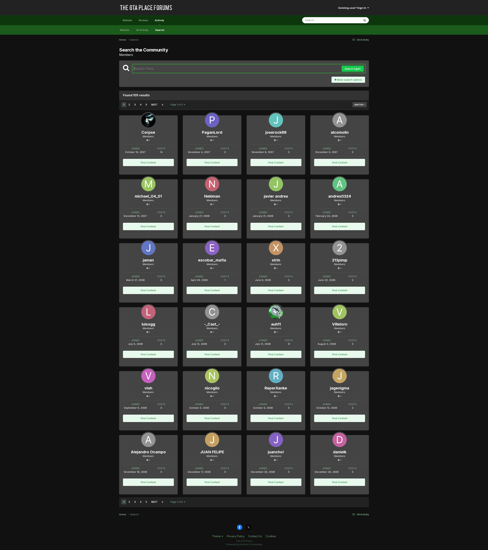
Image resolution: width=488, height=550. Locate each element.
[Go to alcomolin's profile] (339, 120)
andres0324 (339, 196)
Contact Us (255, 536)
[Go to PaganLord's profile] (212, 120)
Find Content (148, 162)
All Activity (142, 29)
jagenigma (339, 388)
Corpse (148, 132)
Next (154, 104)
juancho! (276, 452)
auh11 (276, 324)
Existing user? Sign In (352, 7)
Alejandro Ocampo (148, 452)
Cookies (271, 536)
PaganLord (212, 132)
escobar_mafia (212, 260)
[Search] (364, 20)
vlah (148, 388)
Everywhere (348, 20)
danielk (339, 452)
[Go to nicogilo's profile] (212, 376)
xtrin (276, 260)
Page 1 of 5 (177, 104)
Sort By (359, 105)
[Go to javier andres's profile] (276, 184)
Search (159, 29)
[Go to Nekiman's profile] (212, 184)
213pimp (339, 260)
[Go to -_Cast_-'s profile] (212, 312)
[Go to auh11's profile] (276, 312)
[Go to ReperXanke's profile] (276, 376)
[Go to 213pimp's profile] (339, 248)
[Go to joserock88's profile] (276, 120)
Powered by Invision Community (244, 544)
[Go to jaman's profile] (148, 248)
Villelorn (339, 324)
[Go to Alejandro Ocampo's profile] (148, 440)
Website (127, 20)
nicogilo (212, 388)
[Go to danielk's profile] (339, 440)
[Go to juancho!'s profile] (276, 440)
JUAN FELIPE (212, 452)
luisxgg (148, 324)
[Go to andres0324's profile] (339, 184)
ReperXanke (276, 388)
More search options (349, 79)
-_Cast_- (212, 324)
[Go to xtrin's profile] (276, 248)
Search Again (353, 68)
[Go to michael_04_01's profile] (148, 184)
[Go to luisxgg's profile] (148, 312)
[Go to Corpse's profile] (148, 120)
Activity (159, 20)
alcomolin (340, 132)
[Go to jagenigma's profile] (339, 376)
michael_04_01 (148, 196)
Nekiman (212, 196)
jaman (148, 260)
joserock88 (276, 132)
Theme (217, 536)
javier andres (276, 196)
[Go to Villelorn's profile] (339, 312)
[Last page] (162, 104)
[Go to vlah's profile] (148, 376)
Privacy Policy (236, 536)
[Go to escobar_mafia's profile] (212, 248)
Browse (143, 20)
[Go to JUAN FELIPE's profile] (212, 440)
